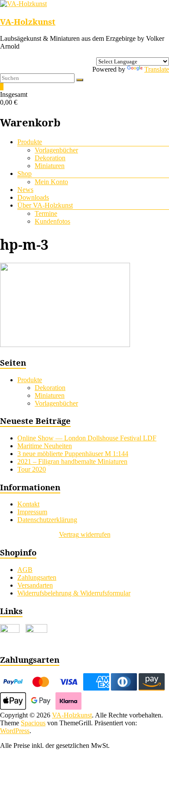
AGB (24, 569)
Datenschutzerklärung (47, 519)
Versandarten (35, 585)
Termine (46, 213)
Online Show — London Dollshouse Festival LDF (86, 438)
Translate (156, 69)
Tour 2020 (31, 469)
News (25, 189)
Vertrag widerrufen (84, 534)
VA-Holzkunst (27, 21)
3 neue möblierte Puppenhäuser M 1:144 (72, 453)
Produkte (29, 141)
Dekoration (50, 158)
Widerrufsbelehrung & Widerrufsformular (73, 593)
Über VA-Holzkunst (45, 205)
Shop (24, 173)
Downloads (33, 197)
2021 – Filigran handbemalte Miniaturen (72, 461)
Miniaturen (50, 165)
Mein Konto (51, 181)
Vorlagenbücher (56, 150)
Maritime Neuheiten (44, 446)
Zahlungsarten (36, 577)
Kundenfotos (52, 221)
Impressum (32, 512)
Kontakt (28, 504)
